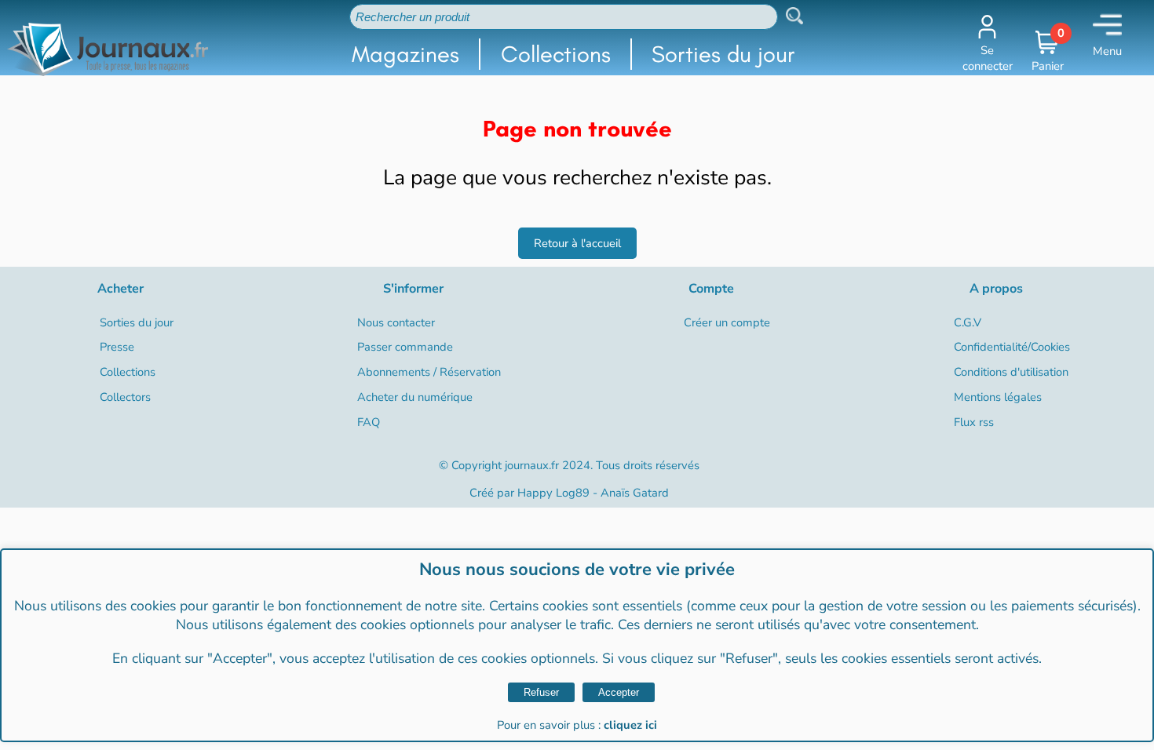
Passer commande (405, 347)
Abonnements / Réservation (429, 372)
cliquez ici (630, 725)
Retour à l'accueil (577, 243)
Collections (556, 54)
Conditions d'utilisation (1011, 372)
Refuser (541, 692)
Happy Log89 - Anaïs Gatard (593, 493)
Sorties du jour (723, 54)
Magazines (405, 54)
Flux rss (974, 422)
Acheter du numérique (415, 397)
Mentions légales (998, 397)
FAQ (368, 422)
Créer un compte (727, 322)
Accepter (618, 692)
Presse (117, 347)
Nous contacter (396, 322)
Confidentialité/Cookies (1012, 347)
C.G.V (967, 322)
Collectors (125, 397)
